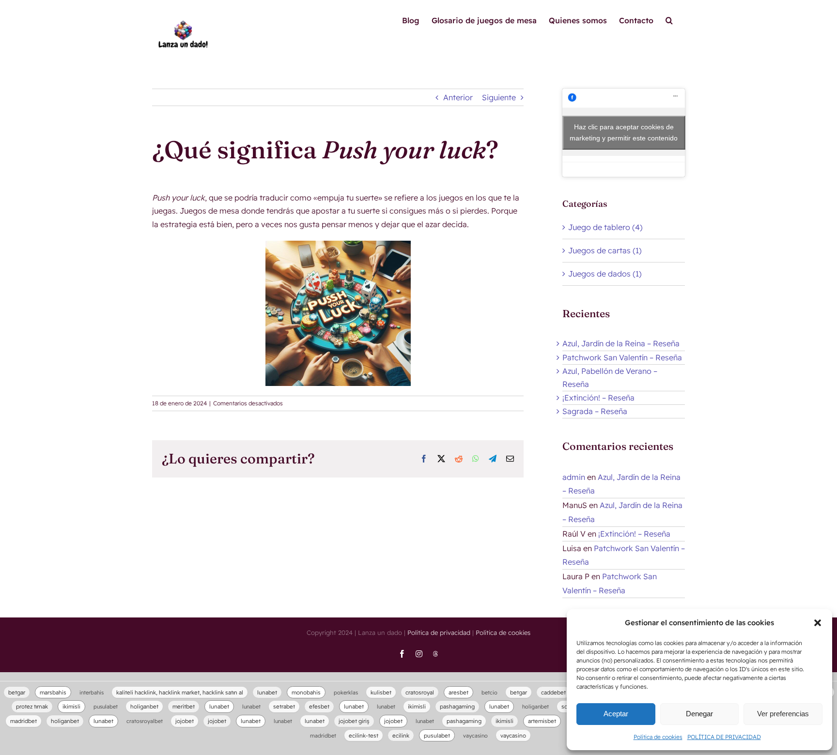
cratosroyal (419, 692)
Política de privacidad (438, 632)
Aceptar (616, 713)
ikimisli (71, 706)
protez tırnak (32, 706)
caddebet (553, 692)
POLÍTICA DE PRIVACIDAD (724, 736)
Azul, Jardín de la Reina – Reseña (621, 343)
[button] (817, 623)
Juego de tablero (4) (605, 227)
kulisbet (381, 692)
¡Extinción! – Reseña (598, 397)
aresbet (458, 692)
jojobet (184, 720)
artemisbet (542, 720)
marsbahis (53, 692)
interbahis (91, 692)
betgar (16, 692)
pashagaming (457, 706)
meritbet (183, 706)
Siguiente (499, 97)
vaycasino (475, 735)
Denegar (699, 713)
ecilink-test (363, 735)
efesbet (319, 706)
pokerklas (346, 692)
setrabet (284, 706)
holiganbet (144, 706)
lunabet (267, 692)
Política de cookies (658, 736)
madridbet (23, 720)
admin (573, 477)
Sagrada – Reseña (594, 411)
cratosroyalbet (144, 721)
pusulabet (105, 706)
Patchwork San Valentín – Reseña (622, 357)
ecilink (400, 735)
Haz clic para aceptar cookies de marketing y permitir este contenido (624, 132)
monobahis (306, 692)
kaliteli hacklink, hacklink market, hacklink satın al (179, 692)
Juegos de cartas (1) (605, 250)
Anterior (458, 97)
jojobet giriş (354, 720)
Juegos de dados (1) (605, 273)
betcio (489, 692)
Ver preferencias (783, 713)
